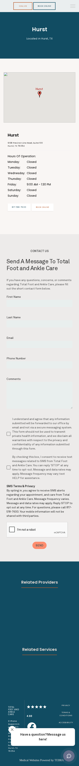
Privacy (66, 705)
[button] (73, 6)
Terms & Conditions (66, 714)
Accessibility (66, 722)
